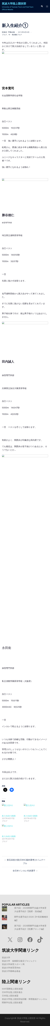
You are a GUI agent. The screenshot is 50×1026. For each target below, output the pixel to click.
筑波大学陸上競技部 (14, 3)
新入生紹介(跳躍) (9, 816)
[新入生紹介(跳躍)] (11, 809)
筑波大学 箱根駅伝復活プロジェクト (19, 961)
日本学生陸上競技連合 (12, 992)
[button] (42, 6)
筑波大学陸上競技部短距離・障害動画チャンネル (24, 999)
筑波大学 (6, 957)
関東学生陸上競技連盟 (12, 1002)
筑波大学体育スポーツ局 (13, 964)
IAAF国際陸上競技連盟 (12, 988)
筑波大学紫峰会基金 (11, 971)
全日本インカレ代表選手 (24, 870)
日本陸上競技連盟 (10, 995)
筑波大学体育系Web (11, 967)
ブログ (4, 35)
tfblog (11, 32)
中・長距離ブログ (15, 35)
